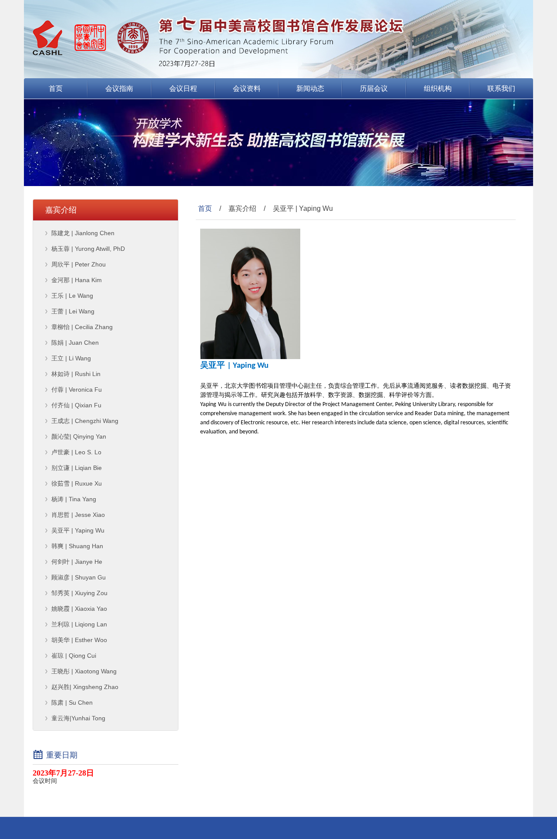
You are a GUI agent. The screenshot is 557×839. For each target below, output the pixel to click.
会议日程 (183, 88)
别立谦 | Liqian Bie (76, 467)
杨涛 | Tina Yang (73, 499)
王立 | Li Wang (71, 358)
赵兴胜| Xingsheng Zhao (84, 686)
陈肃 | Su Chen (72, 702)
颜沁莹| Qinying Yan (78, 436)
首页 (56, 88)
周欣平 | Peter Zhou (78, 264)
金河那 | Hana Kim (76, 279)
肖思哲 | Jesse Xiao (78, 514)
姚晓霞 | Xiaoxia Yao (79, 608)
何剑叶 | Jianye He (76, 561)
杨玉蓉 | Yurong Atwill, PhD (88, 248)
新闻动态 (310, 88)
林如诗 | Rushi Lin (76, 373)
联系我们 (501, 88)
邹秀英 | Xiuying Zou (79, 592)
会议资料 (247, 88)
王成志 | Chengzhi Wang (84, 420)
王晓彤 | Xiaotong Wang (84, 671)
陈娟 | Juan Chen (75, 342)
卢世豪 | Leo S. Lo (76, 452)
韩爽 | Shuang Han (77, 546)
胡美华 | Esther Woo (79, 639)
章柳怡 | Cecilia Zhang (82, 326)
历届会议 (374, 88)
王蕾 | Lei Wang (72, 311)
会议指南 (119, 88)
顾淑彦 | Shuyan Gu (78, 577)
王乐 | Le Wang (72, 295)
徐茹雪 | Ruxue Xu (76, 483)
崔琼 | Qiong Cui (73, 655)
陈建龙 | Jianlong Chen (82, 233)
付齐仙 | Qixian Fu (76, 405)
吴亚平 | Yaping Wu (77, 530)
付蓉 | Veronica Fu (76, 389)
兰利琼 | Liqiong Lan (79, 624)
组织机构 (438, 88)
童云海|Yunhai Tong (78, 718)
